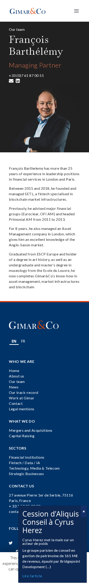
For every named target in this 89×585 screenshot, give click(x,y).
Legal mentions (21, 409)
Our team (17, 381)
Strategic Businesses (26, 473)
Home (14, 370)
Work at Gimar (21, 398)
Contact (16, 403)
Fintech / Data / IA (24, 462)
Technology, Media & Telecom (34, 468)
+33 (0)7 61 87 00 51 (26, 75)
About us (16, 376)
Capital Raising (21, 436)
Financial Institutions (26, 457)
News (14, 387)
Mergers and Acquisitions (30, 430)
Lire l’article (32, 576)
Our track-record (23, 392)
